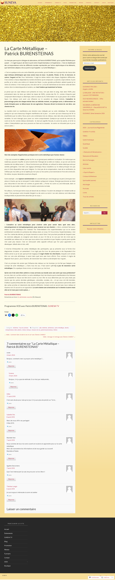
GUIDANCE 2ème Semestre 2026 (94, 113)
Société (85, 148)
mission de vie (36, 330)
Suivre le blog (95, 49)
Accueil (40, 2)
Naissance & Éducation (90, 156)
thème (55, 330)
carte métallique (59, 328)
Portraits (86, 189)
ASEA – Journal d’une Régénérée (93, 128)
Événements (48, 2)
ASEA (103, 2)
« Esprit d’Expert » (89, 172)
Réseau (81, 2)
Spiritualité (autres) (89, 180)
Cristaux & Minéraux (90, 176)
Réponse (11, 366)
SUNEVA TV (58, 2)
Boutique (111, 2)
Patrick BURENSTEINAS (12, 295)
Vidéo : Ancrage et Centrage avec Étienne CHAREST (58, 337)
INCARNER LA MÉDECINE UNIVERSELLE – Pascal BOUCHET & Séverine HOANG (95, 107)
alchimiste (51, 328)
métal (24, 330)
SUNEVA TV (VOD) (89, 132)
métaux (28, 330)
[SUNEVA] (9, 3)
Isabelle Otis (11, 415)
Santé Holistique (88, 140)
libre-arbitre (18, 330)
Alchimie (15, 328)
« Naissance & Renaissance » (92, 152)
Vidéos (85, 136)
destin (67, 328)
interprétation (10, 330)
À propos (88, 2)
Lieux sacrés (87, 168)
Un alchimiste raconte (24, 297)
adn (40, 328)
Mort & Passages (88, 160)
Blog (65, 2)
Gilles (8, 394)
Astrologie (86, 184)
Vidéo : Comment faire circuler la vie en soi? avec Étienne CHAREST (26, 335)
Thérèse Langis (12, 486)
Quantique (86, 144)
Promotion (72, 2)
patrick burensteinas (47, 330)
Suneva (11, 373)
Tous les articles (23, 328)
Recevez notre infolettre (95, 229)
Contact (96, 2)
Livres (85, 193)
